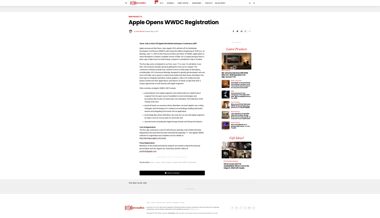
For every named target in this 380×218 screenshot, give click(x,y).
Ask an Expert (220, 3)
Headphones (196, 3)
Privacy (182, 202)
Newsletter (176, 202)
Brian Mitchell (140, 31)
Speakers (170, 3)
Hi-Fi (161, 3)
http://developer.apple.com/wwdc (153, 138)
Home (152, 162)
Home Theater (183, 3)
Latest (158, 162)
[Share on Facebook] (233, 31)
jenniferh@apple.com (148, 151)
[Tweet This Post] (237, 31)
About (148, 202)
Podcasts (208, 3)
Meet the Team (160, 202)
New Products (167, 162)
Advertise (169, 202)
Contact (153, 202)
